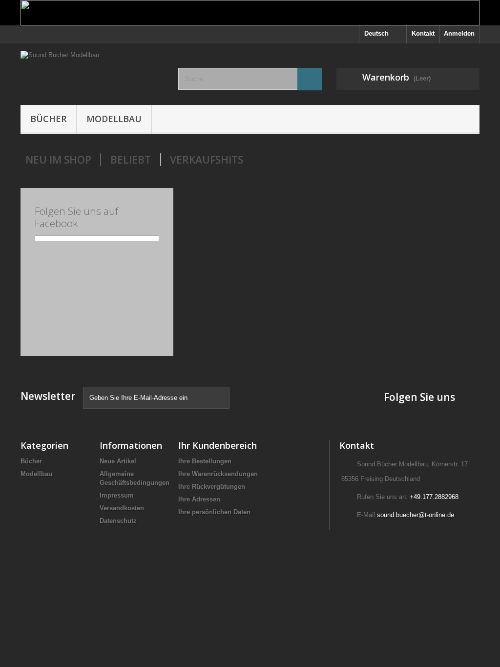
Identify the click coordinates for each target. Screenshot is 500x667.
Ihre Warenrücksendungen (218, 474)
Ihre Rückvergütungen (211, 486)
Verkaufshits (206, 159)
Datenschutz (118, 520)
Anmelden (459, 33)
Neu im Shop (58, 159)
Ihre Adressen (199, 499)
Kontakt (423, 33)
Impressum (117, 495)
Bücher (48, 119)
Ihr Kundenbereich (217, 445)
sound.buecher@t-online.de (415, 515)
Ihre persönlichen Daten (214, 512)
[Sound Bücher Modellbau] (92, 72)
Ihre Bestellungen (204, 461)
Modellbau (114, 119)
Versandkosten (122, 508)
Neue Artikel (118, 461)
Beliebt (130, 159)
